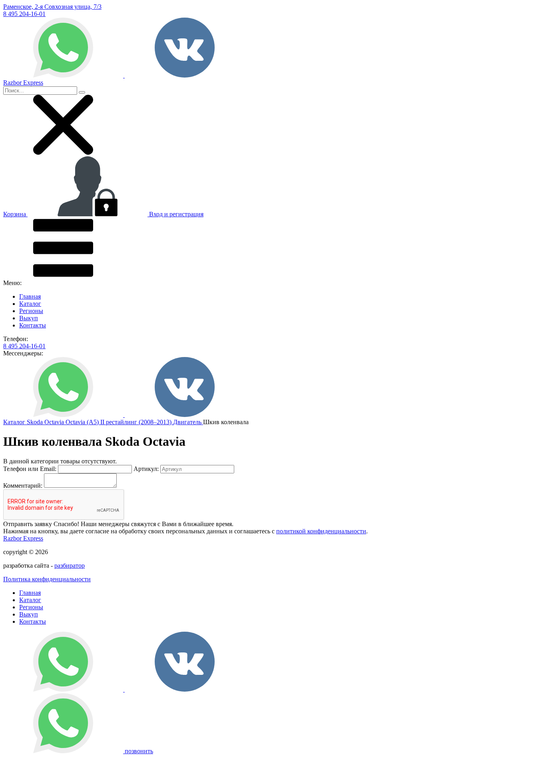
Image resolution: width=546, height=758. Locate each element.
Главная (30, 296)
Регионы (31, 310)
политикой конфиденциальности (321, 531)
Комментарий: (22, 485)
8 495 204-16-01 (24, 13)
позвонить (139, 751)
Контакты (32, 325)
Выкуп (28, 318)
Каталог (30, 303)
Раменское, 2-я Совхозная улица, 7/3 (52, 6)
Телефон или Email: (29, 468)
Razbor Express (23, 538)
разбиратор (69, 565)
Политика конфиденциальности (47, 579)
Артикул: (146, 468)
